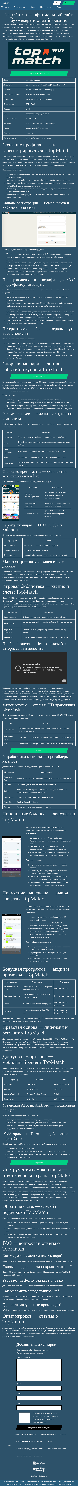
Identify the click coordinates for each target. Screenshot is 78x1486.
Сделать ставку (39, 376)
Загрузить (39, 1162)
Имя (18, 1384)
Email (19, 1394)
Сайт (18, 1403)
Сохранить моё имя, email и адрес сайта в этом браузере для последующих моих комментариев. (45, 1417)
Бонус (39, 750)
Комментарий (23, 1357)
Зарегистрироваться (39, 73)
